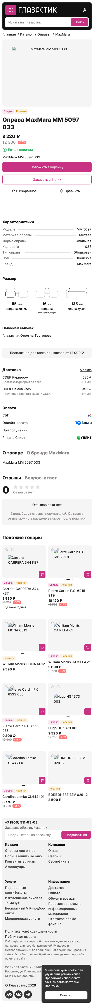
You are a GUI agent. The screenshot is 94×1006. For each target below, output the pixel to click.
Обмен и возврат (62, 898)
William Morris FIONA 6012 (23, 664)
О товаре (12, 453)
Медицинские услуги (22, 919)
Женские (84, 258)
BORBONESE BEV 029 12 (68, 795)
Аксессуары (15, 867)
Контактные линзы (20, 861)
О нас (53, 851)
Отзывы (11, 478)
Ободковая (82, 252)
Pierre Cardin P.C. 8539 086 (21, 728)
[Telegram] (28, 994)
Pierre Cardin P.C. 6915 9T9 (66, 593)
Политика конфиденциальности (31, 931)
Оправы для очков (20, 851)
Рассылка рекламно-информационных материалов (65, 909)
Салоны (54, 856)
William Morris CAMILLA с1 (69, 662)
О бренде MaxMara (48, 453)
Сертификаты (59, 861)
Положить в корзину (47, 167)
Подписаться (76, 835)
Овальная (84, 241)
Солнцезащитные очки (24, 856)
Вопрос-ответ (41, 478)
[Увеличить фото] (47, 73)
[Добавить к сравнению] (12, 549)
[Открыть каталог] (11, 10)
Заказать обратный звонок (26, 828)
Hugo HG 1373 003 (63, 728)
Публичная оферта (20, 937)
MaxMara (84, 264)
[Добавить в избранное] (6, 549)
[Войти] (84, 10)
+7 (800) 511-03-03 (21, 822)
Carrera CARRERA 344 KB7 (20, 591)
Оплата (54, 893)
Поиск (79, 22)
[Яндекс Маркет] (9, 994)
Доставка (56, 888)
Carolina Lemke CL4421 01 (23, 797)
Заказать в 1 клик (47, 179)
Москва (86, 370)
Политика (52, 986)
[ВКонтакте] (18, 994)
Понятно (66, 995)
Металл (85, 235)
